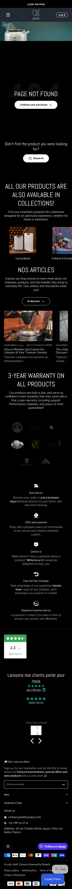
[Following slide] (64, 243)
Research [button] (38, 158)
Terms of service (48, 870)
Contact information (14, 875)
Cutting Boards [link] (23, 258)
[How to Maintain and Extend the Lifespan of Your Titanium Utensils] (28, 326)
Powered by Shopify (39, 864)
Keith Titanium (21, 864)
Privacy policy (11, 870)
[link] (17, 428)
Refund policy (29, 870)
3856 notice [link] (15, 653)
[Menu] (8, 15)
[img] (36, 686)
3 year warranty (36, 4)
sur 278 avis (33, 689)
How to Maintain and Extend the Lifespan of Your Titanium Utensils (25, 351)
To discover (33, 301)
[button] (61, 14)
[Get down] (63, 785)
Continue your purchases (33, 104)
